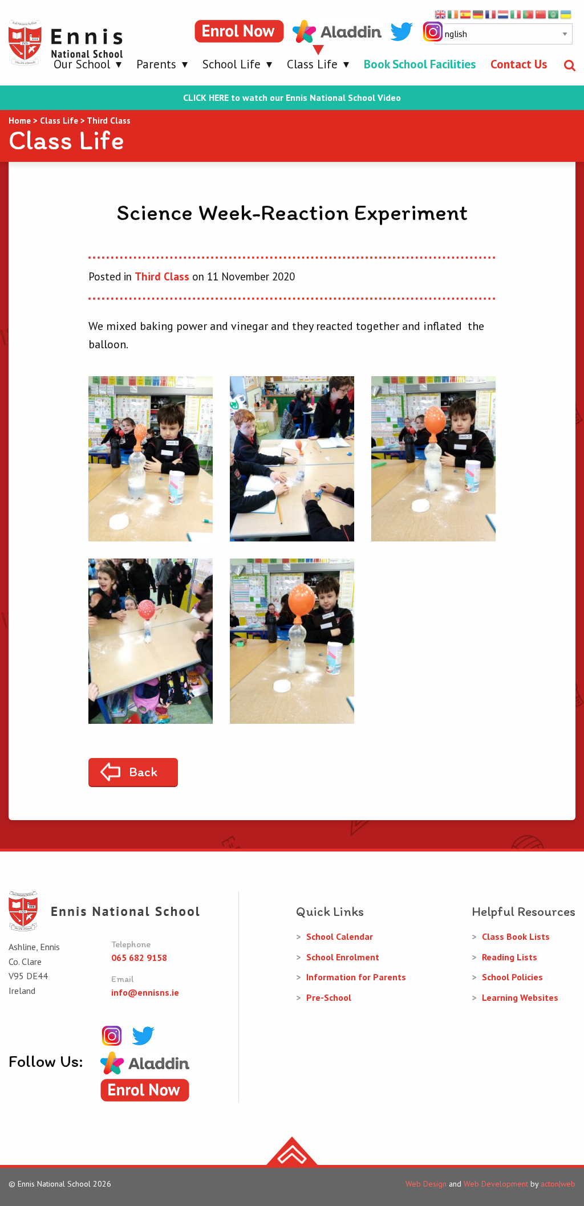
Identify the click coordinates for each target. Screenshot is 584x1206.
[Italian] (516, 13)
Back (143, 772)
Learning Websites (520, 997)
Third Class (162, 276)
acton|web (558, 1184)
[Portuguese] (528, 13)
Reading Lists (509, 957)
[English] (441, 13)
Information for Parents (356, 977)
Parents (156, 64)
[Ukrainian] (566, 13)
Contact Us (518, 64)
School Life (231, 64)
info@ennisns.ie (145, 992)
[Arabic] (554, 13)
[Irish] (453, 13)
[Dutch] (503, 13)
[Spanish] (466, 13)
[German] (478, 13)
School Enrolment (342, 957)
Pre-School (328, 997)
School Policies (512, 977)
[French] (491, 13)
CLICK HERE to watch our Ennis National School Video (292, 97)
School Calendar (339, 936)
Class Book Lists (516, 936)
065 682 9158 (139, 957)
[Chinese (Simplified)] (541, 13)
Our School (82, 64)
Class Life (312, 64)
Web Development (496, 1184)
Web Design (426, 1184)
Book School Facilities (420, 64)
